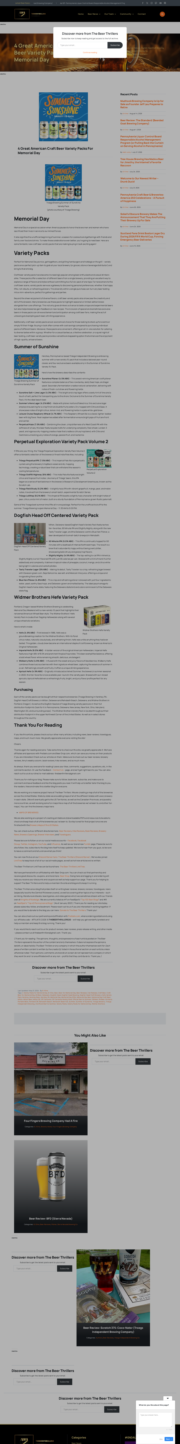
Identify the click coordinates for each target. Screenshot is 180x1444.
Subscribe (115, 45)
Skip (161, 1439)
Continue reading (90, 52)
